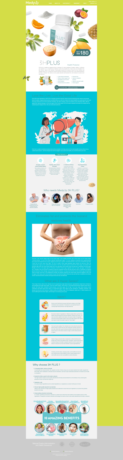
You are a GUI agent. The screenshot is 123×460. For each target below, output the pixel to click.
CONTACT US (93, 3)
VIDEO (84, 3)
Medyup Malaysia (56, 451)
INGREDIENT (77, 3)
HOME (50, 3)
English (90, 1)
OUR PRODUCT (66, 3)
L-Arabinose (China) (68, 164)
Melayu (93, 1)
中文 (96, 1)
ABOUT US (57, 3)
